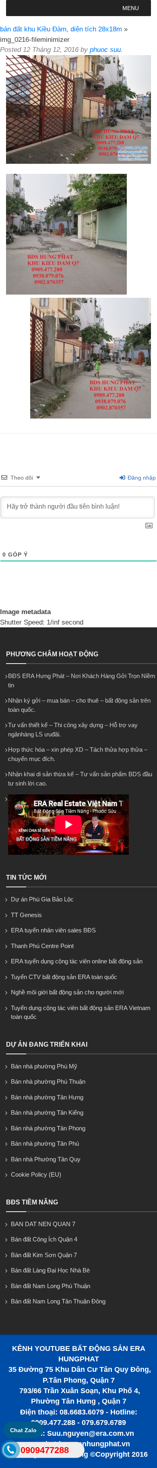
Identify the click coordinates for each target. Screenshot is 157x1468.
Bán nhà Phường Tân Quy (46, 1159)
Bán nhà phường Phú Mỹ (44, 1066)
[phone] (10, 1451)
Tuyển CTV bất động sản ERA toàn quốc (64, 976)
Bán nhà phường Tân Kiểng (47, 1112)
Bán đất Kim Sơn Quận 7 (44, 1255)
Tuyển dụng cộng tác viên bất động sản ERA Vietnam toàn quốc (81, 1012)
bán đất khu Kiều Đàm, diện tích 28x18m (61, 29)
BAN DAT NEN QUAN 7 (43, 1224)
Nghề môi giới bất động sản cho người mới (67, 992)
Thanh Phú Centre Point (42, 945)
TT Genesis (26, 914)
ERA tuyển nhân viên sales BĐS (53, 930)
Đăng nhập (141, 477)
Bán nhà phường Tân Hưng (47, 1097)
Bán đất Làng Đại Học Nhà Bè (50, 1270)
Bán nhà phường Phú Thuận (48, 1081)
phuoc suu (105, 50)
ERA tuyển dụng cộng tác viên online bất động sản (77, 961)
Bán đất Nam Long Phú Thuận (50, 1285)
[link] (78, 161)
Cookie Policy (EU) (36, 1174)
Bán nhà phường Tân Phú (45, 1143)
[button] (130, 8)
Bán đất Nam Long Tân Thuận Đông (58, 1301)
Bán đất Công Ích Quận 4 (44, 1239)
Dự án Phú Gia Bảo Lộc (42, 899)
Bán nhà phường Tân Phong (48, 1128)
